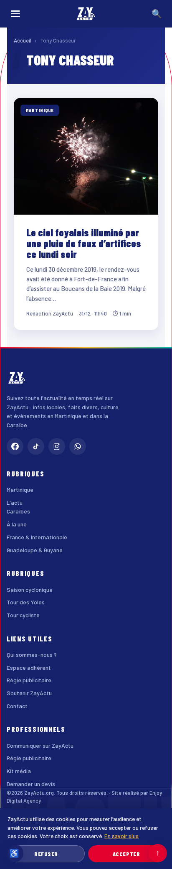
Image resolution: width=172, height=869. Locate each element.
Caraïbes (18, 511)
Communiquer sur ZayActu (40, 745)
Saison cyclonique (30, 589)
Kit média (19, 770)
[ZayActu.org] (86, 14)
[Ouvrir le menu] (15, 14)
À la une (17, 524)
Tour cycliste (23, 615)
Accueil (22, 40)
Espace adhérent (29, 667)
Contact (17, 705)
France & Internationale (37, 537)
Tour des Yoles (26, 602)
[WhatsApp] (77, 446)
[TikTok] (36, 446)
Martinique (20, 489)
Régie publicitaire (29, 680)
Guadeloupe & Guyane (35, 549)
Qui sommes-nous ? (32, 654)
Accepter (126, 853)
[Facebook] (15, 446)
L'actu (15, 502)
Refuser (46, 853)
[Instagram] (56, 446)
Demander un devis (31, 783)
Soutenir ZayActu (29, 692)
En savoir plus (121, 835)
